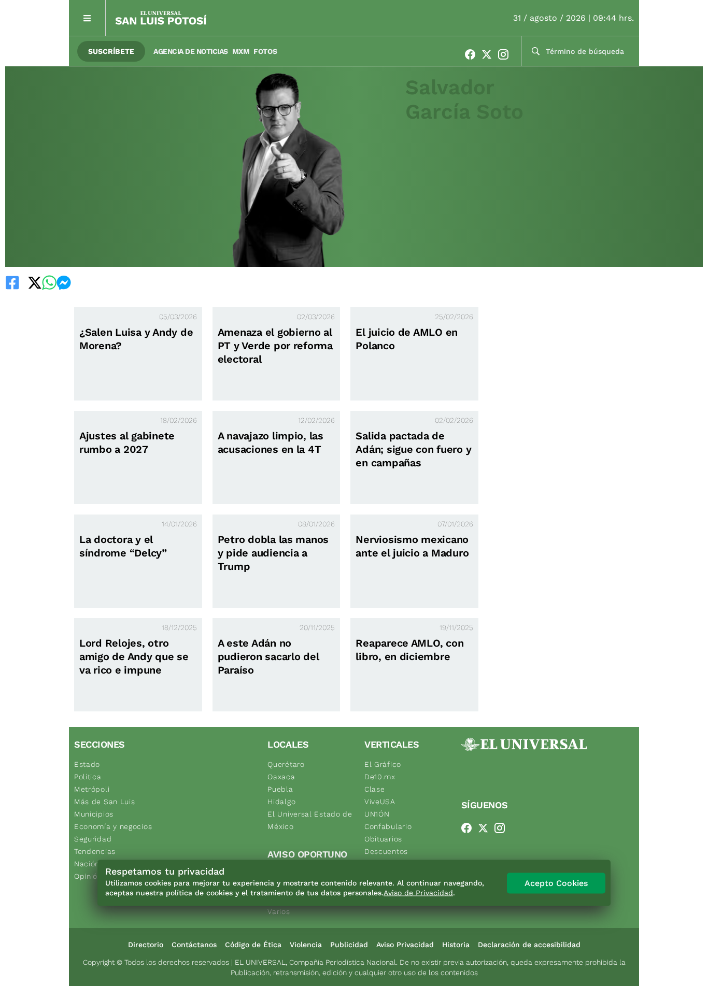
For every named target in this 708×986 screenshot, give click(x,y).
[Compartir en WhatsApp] (49, 282)
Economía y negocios (113, 826)
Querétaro (285, 764)
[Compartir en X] (34, 282)
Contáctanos (194, 944)
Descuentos (386, 851)
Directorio (145, 944)
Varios (278, 911)
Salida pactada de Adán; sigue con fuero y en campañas (413, 449)
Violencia (306, 944)
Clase (374, 789)
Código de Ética (253, 944)
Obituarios (383, 839)
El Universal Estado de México (309, 820)
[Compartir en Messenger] (63, 282)
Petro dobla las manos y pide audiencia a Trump (273, 553)
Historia (456, 944)
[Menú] (87, 18)
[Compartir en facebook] (12, 282)
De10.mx (379, 777)
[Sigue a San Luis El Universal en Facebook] (473, 54)
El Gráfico (382, 764)
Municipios (94, 814)
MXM (241, 51)
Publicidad (349, 944)
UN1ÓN (377, 814)
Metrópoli (91, 789)
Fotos (265, 51)
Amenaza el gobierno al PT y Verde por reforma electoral (275, 345)
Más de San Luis (104, 801)
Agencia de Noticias (190, 51)
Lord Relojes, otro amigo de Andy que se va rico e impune (134, 656)
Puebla (280, 789)
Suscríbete (111, 51)
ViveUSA (379, 801)
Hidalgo (281, 801)
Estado (87, 764)
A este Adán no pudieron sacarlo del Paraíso (268, 656)
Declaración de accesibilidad (529, 944)
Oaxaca (281, 777)
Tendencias (95, 851)
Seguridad (92, 839)
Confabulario (388, 826)
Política (88, 777)
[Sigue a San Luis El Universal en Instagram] (506, 54)
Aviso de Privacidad (418, 893)
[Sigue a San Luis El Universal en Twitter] (490, 54)
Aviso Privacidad (405, 944)
